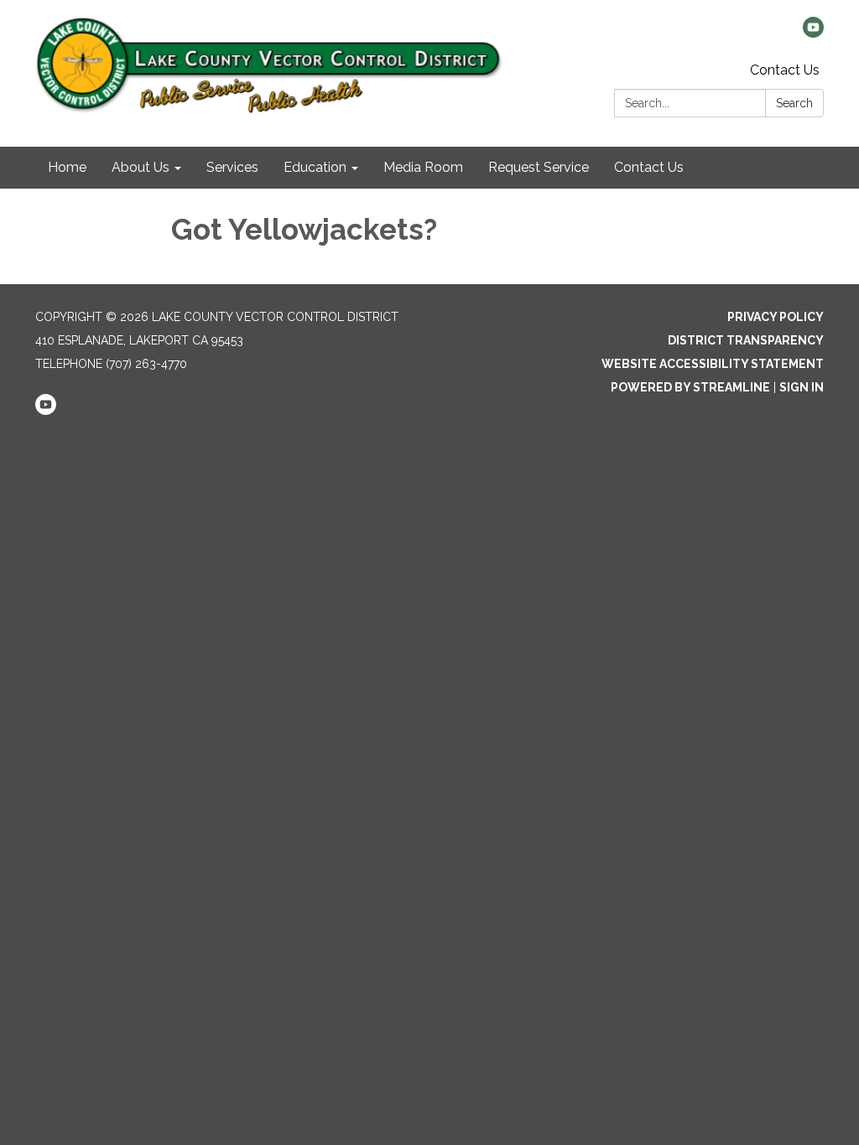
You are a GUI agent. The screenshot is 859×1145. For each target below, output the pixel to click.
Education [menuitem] (315, 167)
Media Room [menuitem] (423, 167)
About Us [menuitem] (140, 167)
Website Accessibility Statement (712, 363)
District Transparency (746, 340)
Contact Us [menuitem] (649, 167)
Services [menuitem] (232, 167)
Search (794, 103)
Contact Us (785, 70)
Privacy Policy (775, 317)
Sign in (801, 387)
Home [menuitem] (67, 167)
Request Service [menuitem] (538, 167)
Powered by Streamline (690, 387)
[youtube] (813, 33)
